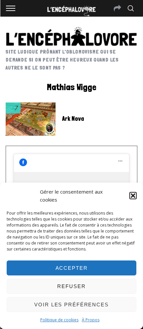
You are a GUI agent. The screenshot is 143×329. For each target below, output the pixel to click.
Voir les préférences (71, 304)
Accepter (72, 268)
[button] (133, 195)
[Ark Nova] (31, 119)
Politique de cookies (59, 320)
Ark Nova (73, 118)
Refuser (71, 286)
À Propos (90, 320)
